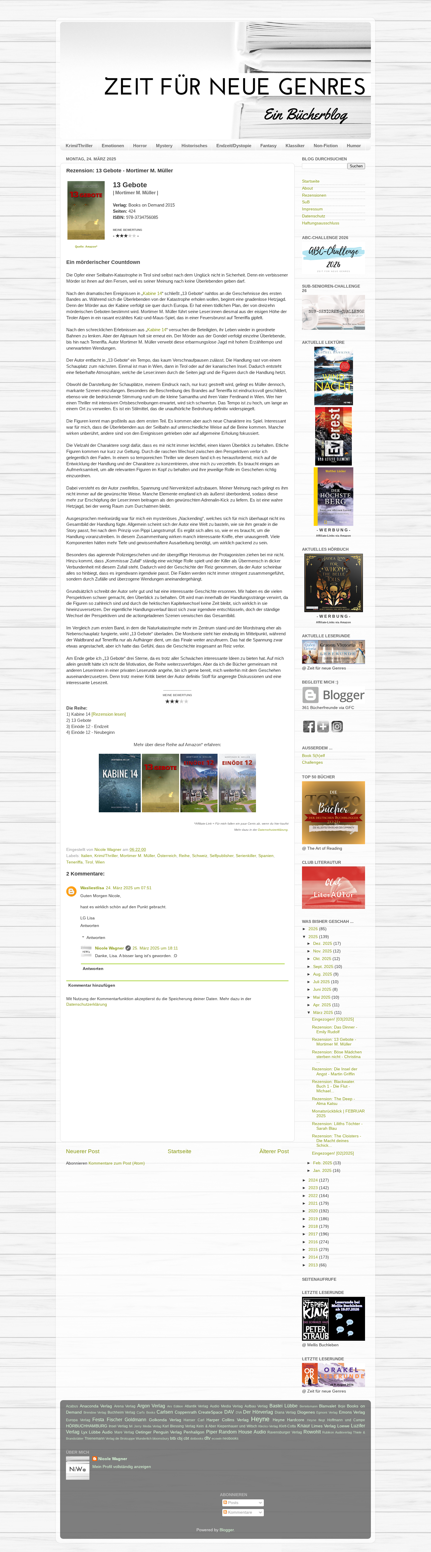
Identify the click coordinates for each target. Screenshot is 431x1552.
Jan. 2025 (323, 1170)
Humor (354, 145)
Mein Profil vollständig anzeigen (121, 1467)
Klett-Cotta (287, 1426)
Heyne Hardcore (289, 1420)
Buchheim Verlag (121, 1412)
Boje (341, 1406)
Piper (211, 1431)
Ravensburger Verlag (284, 1432)
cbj (179, 1438)
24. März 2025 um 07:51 (129, 888)
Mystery (164, 145)
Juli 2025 (322, 982)
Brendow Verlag (95, 1412)
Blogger (227, 1530)
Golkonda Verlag (165, 1420)
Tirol (89, 862)
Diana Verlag (285, 1412)
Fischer (114, 1419)
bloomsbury (160, 1438)
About (307, 188)
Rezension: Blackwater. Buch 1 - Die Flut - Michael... (333, 1086)
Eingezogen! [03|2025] (333, 1019)
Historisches (194, 145)
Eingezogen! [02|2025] (333, 1153)
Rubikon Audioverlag (337, 1432)
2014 (313, 1257)
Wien (100, 862)
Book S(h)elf (313, 755)
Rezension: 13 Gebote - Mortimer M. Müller (334, 1041)
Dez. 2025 (323, 943)
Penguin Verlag (167, 1432)
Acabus (72, 1406)
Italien (86, 856)
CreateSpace (210, 1412)
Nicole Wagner (109, 948)
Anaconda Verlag (96, 1406)
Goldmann (135, 1419)
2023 (313, 1188)
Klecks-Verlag (268, 1426)
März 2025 (323, 1012)
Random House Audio (242, 1431)
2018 (313, 1226)
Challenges (312, 762)
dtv (207, 1438)
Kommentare (239, 1512)
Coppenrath (186, 1412)
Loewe (343, 1426)
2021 (313, 1203)
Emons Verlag (352, 1412)
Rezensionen (314, 195)
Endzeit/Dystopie (233, 145)
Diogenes (306, 1412)
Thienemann (94, 1438)
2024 (313, 1180)
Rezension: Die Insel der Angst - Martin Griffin (334, 1071)
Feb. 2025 (323, 1163)
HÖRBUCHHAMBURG (86, 1426)
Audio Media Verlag (226, 1406)
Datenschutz (313, 216)
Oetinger (143, 1432)
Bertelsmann (309, 1406)
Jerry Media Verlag (147, 1426)
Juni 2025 (322, 989)
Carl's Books (146, 1412)
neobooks (230, 1438)
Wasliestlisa (92, 888)
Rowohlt (312, 1431)
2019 (313, 1219)
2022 (313, 1196)
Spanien (266, 856)
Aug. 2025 (323, 974)
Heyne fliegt (316, 1420)
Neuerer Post (82, 1151)
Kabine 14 (152, 293)
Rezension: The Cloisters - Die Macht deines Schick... (336, 1141)
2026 (313, 929)
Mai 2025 (322, 997)
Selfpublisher (221, 856)
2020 (313, 1211)
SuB (306, 202)
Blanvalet (327, 1406)
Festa (98, 1419)
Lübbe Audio (101, 1432)
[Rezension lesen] (108, 714)
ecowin (217, 1438)
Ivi (131, 1426)
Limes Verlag (323, 1426)
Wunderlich (144, 1438)
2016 (313, 1242)
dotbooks (196, 1438)
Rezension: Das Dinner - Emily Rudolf (334, 1029)
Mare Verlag (124, 1432)
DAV (229, 1411)
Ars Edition (175, 1406)
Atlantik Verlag (196, 1406)
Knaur (303, 1425)
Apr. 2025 (322, 1005)
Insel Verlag (118, 1426)
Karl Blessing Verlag (178, 1426)
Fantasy (268, 145)
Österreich (167, 856)
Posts (232, 1503)
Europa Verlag (78, 1420)
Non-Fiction (326, 145)
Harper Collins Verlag (227, 1420)
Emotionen (113, 145)
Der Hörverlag (258, 1411)
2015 (313, 1249)
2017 (313, 1234)
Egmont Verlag (326, 1412)
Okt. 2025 (322, 959)
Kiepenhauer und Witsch (237, 1426)
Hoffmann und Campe (346, 1420)
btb (173, 1438)
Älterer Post (274, 1151)
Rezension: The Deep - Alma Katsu (333, 1101)
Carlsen (165, 1411)
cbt (186, 1438)
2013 (313, 1265)
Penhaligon (194, 1432)
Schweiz (199, 856)
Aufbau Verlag (256, 1406)
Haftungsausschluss (320, 223)
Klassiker (295, 145)
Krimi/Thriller (79, 145)
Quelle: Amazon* (86, 246)
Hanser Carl (194, 1420)
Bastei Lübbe (283, 1405)
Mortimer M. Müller (137, 856)
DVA (239, 1412)
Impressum (312, 209)
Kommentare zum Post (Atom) (117, 1163)
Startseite (179, 1151)
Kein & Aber (206, 1426)
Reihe (184, 856)
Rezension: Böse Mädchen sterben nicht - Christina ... (337, 1057)
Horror (140, 145)
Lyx (84, 1432)
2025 (313, 937)
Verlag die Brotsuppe (120, 1438)
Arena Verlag (125, 1406)
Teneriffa (74, 862)
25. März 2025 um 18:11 (155, 948)
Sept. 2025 (324, 966)
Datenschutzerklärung (273, 829)
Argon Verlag (151, 1405)
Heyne (260, 1419)
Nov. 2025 (323, 951)
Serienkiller (246, 856)
